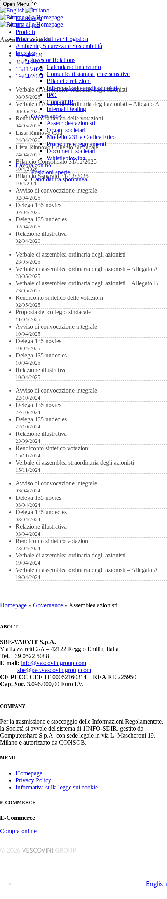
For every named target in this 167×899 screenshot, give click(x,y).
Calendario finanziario (74, 67)
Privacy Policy (33, 780)
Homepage (29, 17)
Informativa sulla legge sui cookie (57, 787)
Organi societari (66, 130)
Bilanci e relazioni (69, 81)
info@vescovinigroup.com (53, 663)
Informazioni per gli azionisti (82, 88)
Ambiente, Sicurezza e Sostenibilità (59, 45)
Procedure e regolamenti (76, 144)
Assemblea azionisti (71, 123)
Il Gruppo (28, 24)
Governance (46, 116)
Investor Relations (53, 60)
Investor (25, 53)
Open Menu (16, 4)
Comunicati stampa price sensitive (88, 74)
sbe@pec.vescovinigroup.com (54, 670)
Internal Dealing (66, 109)
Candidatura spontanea (59, 179)
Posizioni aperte (50, 172)
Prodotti (25, 31)
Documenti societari (71, 151)
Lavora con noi (34, 165)
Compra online (18, 831)
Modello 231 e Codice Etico (81, 137)
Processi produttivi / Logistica (52, 38)
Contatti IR (60, 102)
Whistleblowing (66, 158)
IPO (52, 95)
